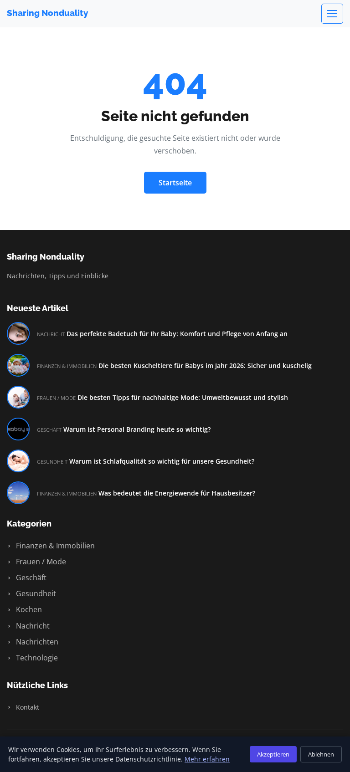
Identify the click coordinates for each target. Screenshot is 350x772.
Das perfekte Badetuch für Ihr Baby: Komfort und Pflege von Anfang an (177, 333)
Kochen (28, 609)
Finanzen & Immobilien (54, 546)
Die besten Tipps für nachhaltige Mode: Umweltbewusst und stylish (182, 397)
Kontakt (26, 707)
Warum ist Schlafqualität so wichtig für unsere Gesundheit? (161, 461)
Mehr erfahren (207, 759)
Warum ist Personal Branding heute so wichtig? (137, 429)
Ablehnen (321, 754)
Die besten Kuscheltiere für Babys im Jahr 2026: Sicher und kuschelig (205, 365)
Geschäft (30, 578)
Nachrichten (36, 642)
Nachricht (32, 626)
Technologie (36, 658)
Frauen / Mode (40, 562)
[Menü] (332, 14)
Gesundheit (35, 593)
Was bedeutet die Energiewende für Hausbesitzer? (176, 493)
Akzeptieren (273, 754)
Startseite (175, 183)
